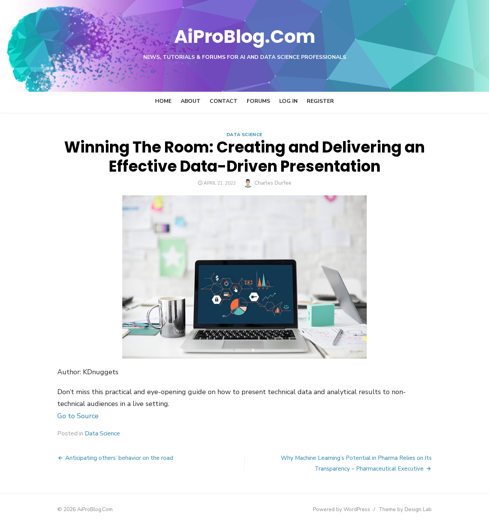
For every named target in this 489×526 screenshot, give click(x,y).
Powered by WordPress (341, 509)
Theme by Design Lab (405, 509)
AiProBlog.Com (244, 36)
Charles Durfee (272, 183)
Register (320, 101)
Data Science (244, 135)
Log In (288, 101)
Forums (258, 101)
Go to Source (78, 415)
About (191, 101)
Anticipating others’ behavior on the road (119, 458)
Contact (224, 101)
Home (163, 101)
